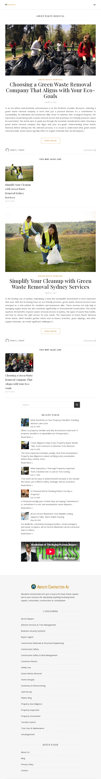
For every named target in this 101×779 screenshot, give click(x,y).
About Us (25, 752)
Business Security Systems (33, 631)
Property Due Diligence (31, 704)
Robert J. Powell (17, 150)
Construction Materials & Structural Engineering (42, 643)
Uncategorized (27, 734)
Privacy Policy (27, 764)
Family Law (26, 667)
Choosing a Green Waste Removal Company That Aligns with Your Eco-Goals (50, 90)
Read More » (27, 437)
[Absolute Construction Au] (10, 5)
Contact (24, 770)
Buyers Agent (27, 637)
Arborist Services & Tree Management (38, 624)
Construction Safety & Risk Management (39, 655)
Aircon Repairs (27, 618)
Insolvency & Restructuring (33, 685)
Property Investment (30, 716)
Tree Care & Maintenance (32, 728)
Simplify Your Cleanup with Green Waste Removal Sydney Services (50, 283)
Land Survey (26, 691)
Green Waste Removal (50, 80)
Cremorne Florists (29, 661)
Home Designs (28, 679)
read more (50, 140)
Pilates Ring (26, 697)
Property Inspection (30, 710)
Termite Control (28, 722)
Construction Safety (30, 649)
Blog (23, 758)
